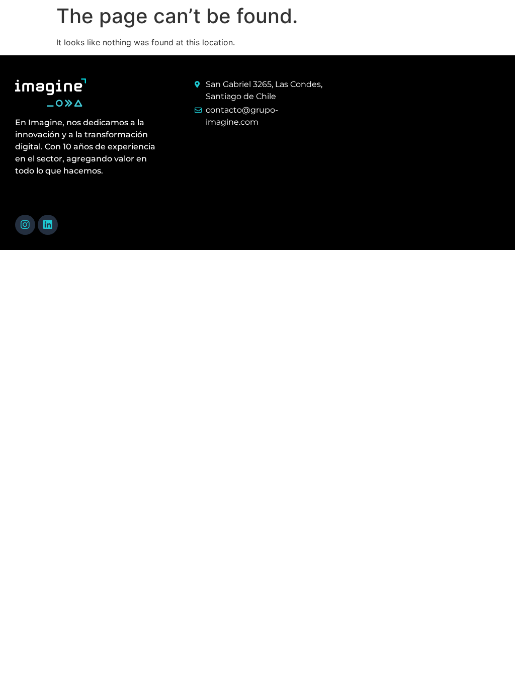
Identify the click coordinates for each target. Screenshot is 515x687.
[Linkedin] (48, 225)
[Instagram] (25, 225)
